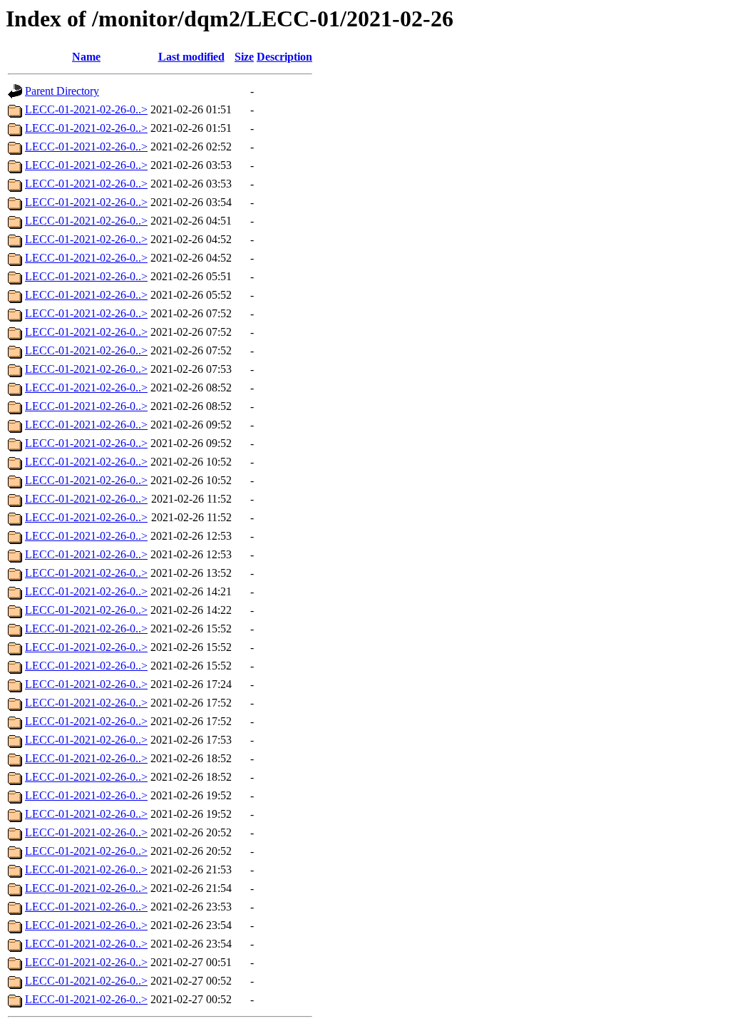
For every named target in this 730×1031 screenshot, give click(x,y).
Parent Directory (62, 91)
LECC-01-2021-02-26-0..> (86, 109)
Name (86, 57)
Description (284, 57)
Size (244, 57)
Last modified (191, 57)
